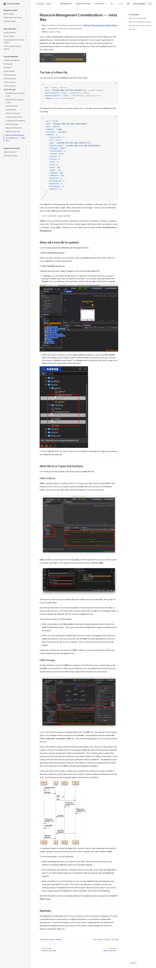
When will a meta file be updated (140, 22)
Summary (132, 29)
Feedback (133, 963)
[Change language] (112, 3)
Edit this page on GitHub (52, 939)
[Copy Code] (114, 85)
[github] (128, 4)
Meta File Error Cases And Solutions (140, 25)
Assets (112, 281)
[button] (15, 10)
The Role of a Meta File (137, 18)
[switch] (121, 3)
